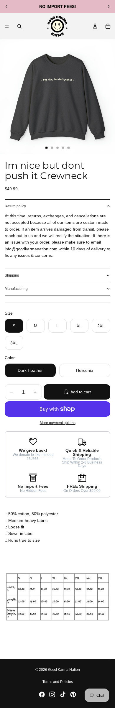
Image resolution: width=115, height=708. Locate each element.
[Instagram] (52, 694)
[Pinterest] (73, 694)
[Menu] (7, 26)
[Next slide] (108, 6)
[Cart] (107, 26)
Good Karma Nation (64, 670)
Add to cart (80, 392)
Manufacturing (16, 289)
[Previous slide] (6, 6)
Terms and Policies (57, 682)
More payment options (57, 423)
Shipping (12, 275)
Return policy (15, 206)
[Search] (19, 26)
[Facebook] (41, 694)
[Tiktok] (62, 694)
